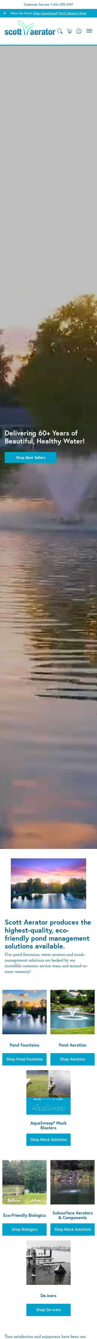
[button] (69, 30)
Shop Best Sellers (30, 457)
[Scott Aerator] (30, 30)
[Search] (60, 30)
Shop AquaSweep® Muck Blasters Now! (60, 13)
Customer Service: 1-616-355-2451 (48, 4)
